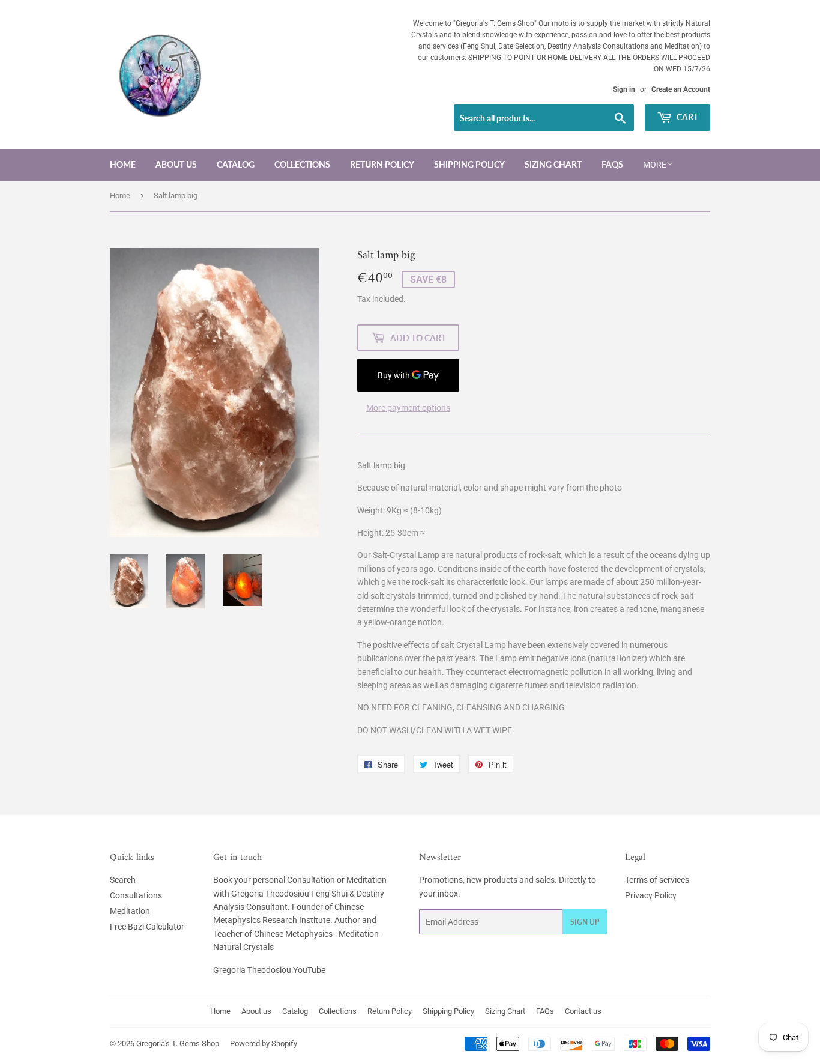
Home (123, 164)
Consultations (136, 895)
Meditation (130, 911)
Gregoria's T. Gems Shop (177, 1043)
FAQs (612, 164)
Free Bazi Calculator (147, 926)
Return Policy (382, 164)
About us (176, 164)
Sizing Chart (553, 164)
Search (123, 880)
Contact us (583, 1011)
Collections (302, 164)
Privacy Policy (651, 895)
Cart (686, 117)
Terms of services (657, 880)
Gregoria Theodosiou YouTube (269, 970)
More (654, 164)
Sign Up (584, 922)
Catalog (236, 164)
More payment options (408, 408)
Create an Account (680, 89)
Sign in (624, 89)
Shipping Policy (469, 164)
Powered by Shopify (263, 1043)
